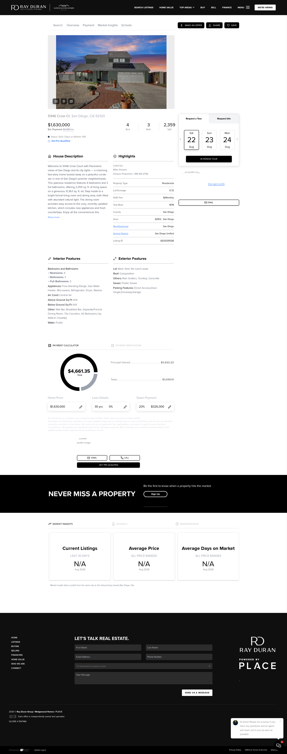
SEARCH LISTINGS (143, 7)
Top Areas (186, 7)
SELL (213, 7)
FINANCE (227, 7)
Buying (15, 646)
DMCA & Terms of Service (256, 750)
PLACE (59, 711)
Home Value (166, 7)
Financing (17, 655)
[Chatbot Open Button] (278, 745)
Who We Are (18, 664)
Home (14, 637)
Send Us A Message (197, 692)
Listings (15, 642)
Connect (16, 668)
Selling (15, 650)
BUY (202, 7)
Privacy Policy (235, 750)
